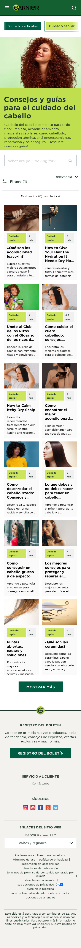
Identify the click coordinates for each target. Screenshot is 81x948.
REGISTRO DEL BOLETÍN (40, 753)
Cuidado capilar (62, 26)
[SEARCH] (74, 7)
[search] (72, 160)
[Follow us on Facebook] (40, 808)
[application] (40, 843)
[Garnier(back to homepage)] (24, 8)
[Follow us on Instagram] (25, 808)
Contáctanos (40, 783)
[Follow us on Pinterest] (33, 808)
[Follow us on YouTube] (48, 808)
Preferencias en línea (29, 855)
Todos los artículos (23, 26)
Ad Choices (40, 924)
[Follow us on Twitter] (55, 808)
